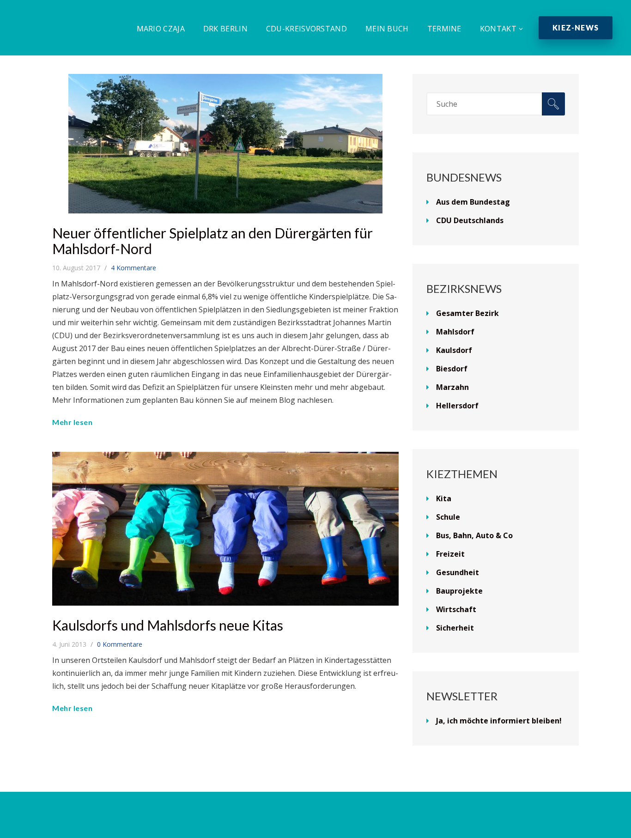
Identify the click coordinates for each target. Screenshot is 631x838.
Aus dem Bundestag (473, 202)
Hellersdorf (457, 406)
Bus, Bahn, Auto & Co (474, 535)
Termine (444, 29)
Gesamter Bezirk (467, 313)
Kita (443, 498)
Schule (448, 517)
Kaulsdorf (454, 350)
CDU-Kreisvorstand (306, 29)
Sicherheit (455, 628)
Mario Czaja (161, 29)
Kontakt (498, 29)
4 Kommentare (133, 267)
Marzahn (452, 387)
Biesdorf (451, 369)
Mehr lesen (72, 422)
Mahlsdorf (455, 332)
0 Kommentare (119, 644)
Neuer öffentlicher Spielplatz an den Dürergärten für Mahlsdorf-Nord (212, 241)
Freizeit (450, 554)
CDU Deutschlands (470, 220)
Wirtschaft (456, 609)
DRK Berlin (225, 29)
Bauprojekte (459, 591)
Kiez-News (575, 27)
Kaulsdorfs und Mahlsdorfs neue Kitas (167, 625)
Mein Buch (387, 29)
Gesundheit (457, 572)
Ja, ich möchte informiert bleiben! (499, 721)
